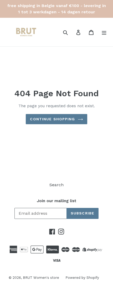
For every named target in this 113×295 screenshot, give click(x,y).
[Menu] (104, 32)
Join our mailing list (56, 200)
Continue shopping (52, 119)
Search (56, 184)
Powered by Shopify (82, 278)
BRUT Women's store (41, 278)
